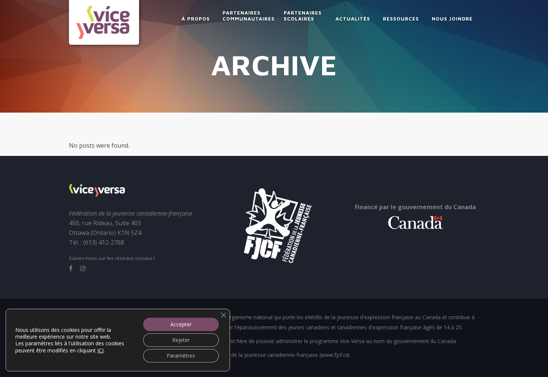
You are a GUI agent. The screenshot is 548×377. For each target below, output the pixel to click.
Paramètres (181, 355)
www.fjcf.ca (334, 354)
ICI (100, 350)
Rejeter (181, 339)
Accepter (181, 324)
